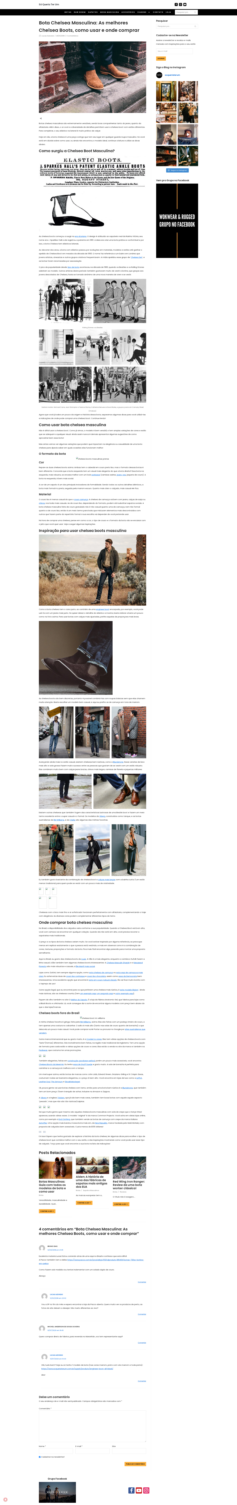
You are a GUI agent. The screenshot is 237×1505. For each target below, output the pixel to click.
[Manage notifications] (5, 1500)
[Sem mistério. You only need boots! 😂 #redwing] (166, 134)
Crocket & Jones (94, 1039)
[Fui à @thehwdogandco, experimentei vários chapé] (188, 113)
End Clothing (64, 1119)
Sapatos (93, 12)
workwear (95, 474)
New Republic (101, 1123)
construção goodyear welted (81, 1060)
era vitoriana (80, 236)
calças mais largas (106, 879)
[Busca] (195, 12)
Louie (83, 959)
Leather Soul (44, 1081)
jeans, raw (121, 474)
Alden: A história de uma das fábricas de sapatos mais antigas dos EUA (91, 1182)
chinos (42, 503)
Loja (168, 12)
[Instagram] (180, 4)
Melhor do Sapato (79, 999)
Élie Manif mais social (85, 966)
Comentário (45, 1408)
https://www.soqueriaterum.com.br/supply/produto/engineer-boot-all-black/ (77, 1368)
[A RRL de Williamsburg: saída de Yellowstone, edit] (188, 91)
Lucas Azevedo (48, 36)
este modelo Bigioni (129, 989)
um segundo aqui (105, 993)
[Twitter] (51, 118)
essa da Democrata (127, 976)
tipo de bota (73, 267)
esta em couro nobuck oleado (103, 980)
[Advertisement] (177, 281)
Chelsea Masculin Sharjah (118, 962)
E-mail (78, 1446)
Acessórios (128, 12)
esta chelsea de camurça (101, 972)
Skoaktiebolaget (72, 1081)
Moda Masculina (109, 12)
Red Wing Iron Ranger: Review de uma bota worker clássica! (129, 1185)
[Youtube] (184, 4)
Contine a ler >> (46, 1211)
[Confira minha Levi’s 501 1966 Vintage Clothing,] (188, 134)
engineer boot (102, 609)
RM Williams (59, 820)
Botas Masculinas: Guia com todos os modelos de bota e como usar (52, 1187)
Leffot (139, 1078)
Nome (42, 1446)
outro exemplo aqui (124, 993)
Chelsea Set (136, 257)
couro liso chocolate (96, 976)
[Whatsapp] (55, 118)
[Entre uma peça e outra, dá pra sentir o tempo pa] (166, 91)
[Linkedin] (60, 118)
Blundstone (118, 762)
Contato (158, 12)
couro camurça (81, 499)
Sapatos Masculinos (91, 1190)
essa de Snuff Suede (82, 1064)
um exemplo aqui (88, 993)
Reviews (123, 1192)
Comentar (142, 1282)
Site (114, 1446)
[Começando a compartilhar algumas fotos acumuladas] (166, 113)
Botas (68, 12)
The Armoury (57, 1081)
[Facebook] (176, 4)
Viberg (102, 816)
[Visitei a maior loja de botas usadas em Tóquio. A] (166, 156)
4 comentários (72, 36)
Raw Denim (80, 12)
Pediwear (43, 1050)
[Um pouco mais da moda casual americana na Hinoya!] (188, 156)
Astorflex (43, 1123)
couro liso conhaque (75, 976)
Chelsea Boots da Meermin (51, 1064)
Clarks (72, 820)
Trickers (61, 1097)
